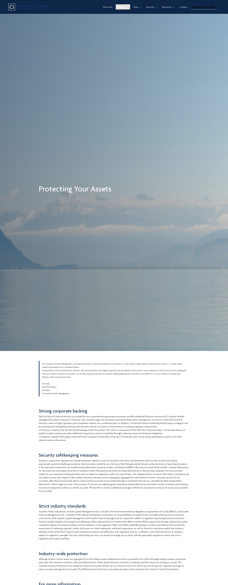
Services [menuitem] (151, 7)
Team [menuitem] (138, 7)
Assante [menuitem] (122, 7)
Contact (183, 7)
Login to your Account (204, 7)
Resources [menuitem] (167, 7)
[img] (114, 175)
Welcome (107, 7)
